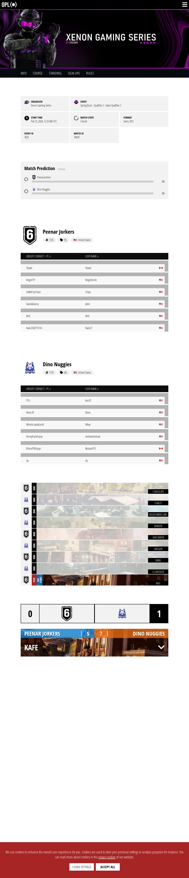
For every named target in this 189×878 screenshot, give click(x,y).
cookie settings (81, 867)
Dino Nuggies (57, 364)
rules (90, 73)
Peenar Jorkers (58, 231)
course (38, 73)
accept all (107, 867)
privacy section (107, 857)
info (24, 73)
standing (55, 73)
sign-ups (74, 73)
